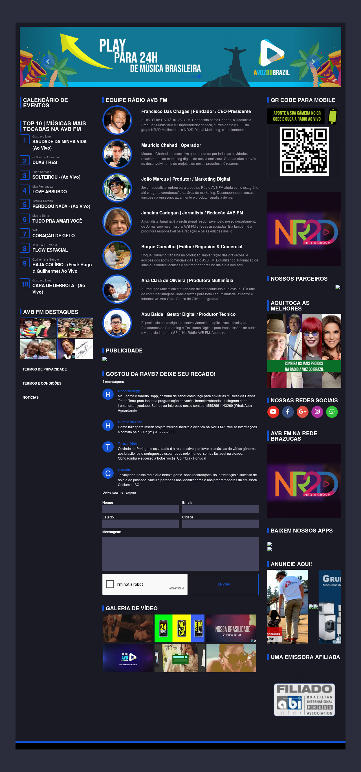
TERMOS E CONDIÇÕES (42, 383)
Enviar (224, 584)
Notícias (31, 397)
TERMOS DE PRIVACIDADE (45, 369)
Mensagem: (111, 531)
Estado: (108, 517)
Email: (187, 502)
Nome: (107, 502)
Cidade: (188, 517)
